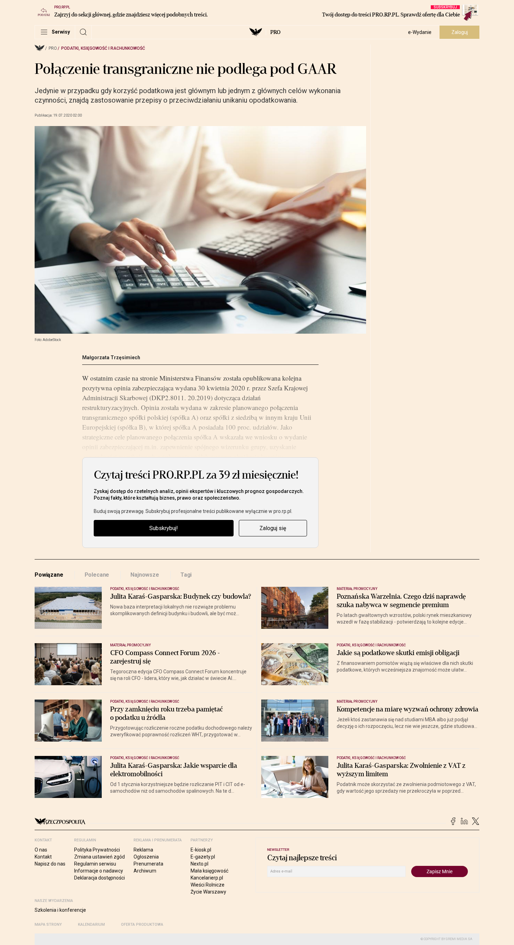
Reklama (143, 850)
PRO (275, 32)
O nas (41, 850)
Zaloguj (459, 32)
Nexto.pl (199, 864)
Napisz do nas (50, 864)
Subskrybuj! (163, 528)
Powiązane (49, 574)
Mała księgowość (209, 871)
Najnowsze (144, 574)
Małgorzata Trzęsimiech (111, 357)
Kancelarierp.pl (207, 878)
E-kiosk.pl (201, 850)
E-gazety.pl (203, 857)
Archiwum (145, 871)
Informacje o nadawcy (98, 871)
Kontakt (43, 857)
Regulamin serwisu (95, 864)
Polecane (97, 574)
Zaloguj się (272, 528)
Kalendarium (91, 924)
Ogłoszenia (146, 857)
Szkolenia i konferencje (60, 910)
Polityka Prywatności (97, 850)
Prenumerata (148, 864)
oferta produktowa (142, 924)
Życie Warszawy (208, 892)
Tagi (186, 574)
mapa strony (48, 924)
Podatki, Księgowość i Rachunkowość (103, 48)
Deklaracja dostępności (99, 878)
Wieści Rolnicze (207, 885)
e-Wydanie (419, 32)
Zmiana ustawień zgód (99, 857)
